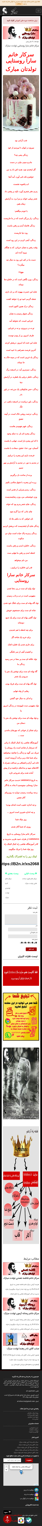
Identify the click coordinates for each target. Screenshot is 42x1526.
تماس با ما (35, 1419)
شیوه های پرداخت (33, 1415)
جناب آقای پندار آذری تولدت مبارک (28, 1445)
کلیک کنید (11, 20)
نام (36, 926)
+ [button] (6, 1466)
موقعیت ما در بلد (29, 1494)
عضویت (29, 1460)
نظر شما (35, 912)
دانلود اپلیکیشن (7, 1519)
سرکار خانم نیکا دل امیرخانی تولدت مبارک (27, 1450)
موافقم (19, 4)
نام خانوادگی (33, 932)
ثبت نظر (31, 949)
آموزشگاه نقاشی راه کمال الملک (13, 1515)
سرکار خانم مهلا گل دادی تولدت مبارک (28, 1447)
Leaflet (36, 1485)
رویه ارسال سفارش (33, 1413)
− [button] (6, 1469)
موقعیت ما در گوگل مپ (27, 1498)
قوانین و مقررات (34, 1432)
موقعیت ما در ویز (29, 1490)
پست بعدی (11, 873)
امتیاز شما (34, 939)
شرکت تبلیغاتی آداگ (15, 1521)
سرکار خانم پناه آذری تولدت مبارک (29, 1442)
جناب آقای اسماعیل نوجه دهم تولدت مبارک (26, 1452)
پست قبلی (29, 878)
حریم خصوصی (34, 1428)
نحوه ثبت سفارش (33, 1417)
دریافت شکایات (34, 1430)
